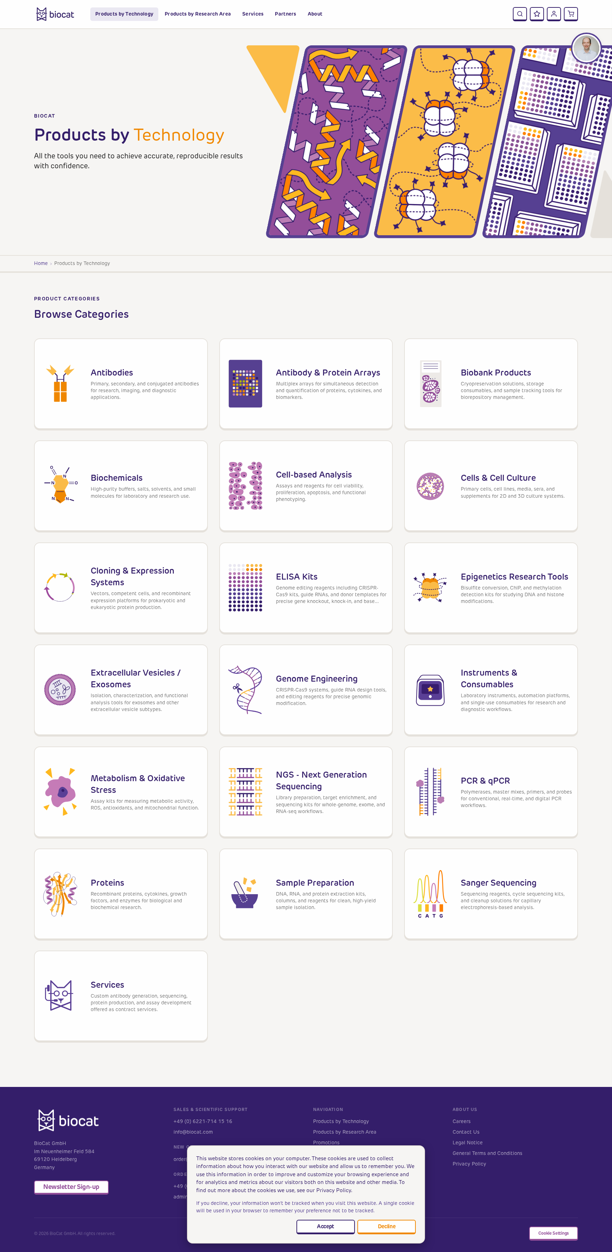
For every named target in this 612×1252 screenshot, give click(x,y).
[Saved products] (537, 14)
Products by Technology (341, 1121)
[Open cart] (571, 14)
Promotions (326, 1143)
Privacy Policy (469, 1164)
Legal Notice (468, 1143)
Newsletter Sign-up (71, 1187)
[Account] (554, 14)
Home (41, 263)
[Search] (520, 14)
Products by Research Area (344, 1132)
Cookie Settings (553, 1233)
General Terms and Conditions (487, 1153)
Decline (387, 1226)
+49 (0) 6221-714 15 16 (203, 1121)
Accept (325, 1226)
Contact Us (466, 1132)
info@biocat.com (193, 1132)
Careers (462, 1121)
